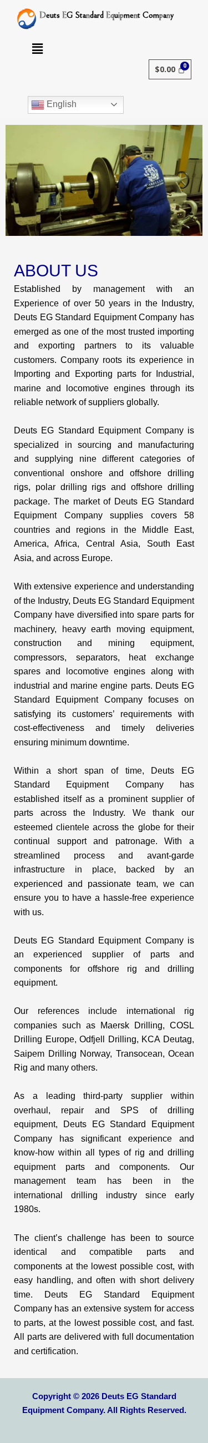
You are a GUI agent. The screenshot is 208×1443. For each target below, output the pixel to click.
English (60, 104)
